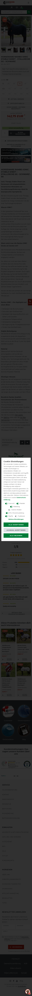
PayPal (10, 516)
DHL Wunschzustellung (16, 513)
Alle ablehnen (16, 535)
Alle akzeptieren (16, 525)
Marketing (16, 506)
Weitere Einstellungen (16, 519)
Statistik (22, 503)
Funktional (21, 516)
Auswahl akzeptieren (16, 530)
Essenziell (11, 503)
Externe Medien (17, 509)
